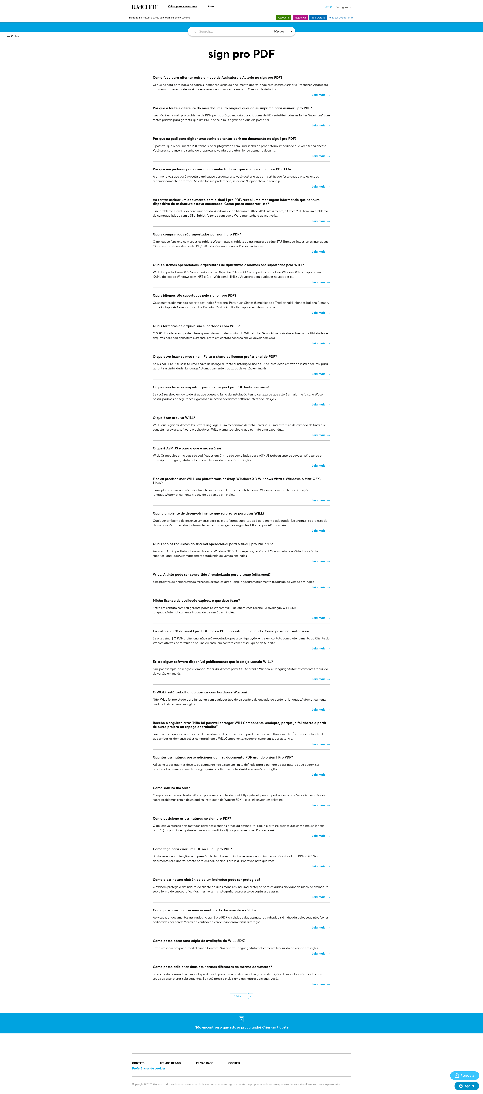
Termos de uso (170, 1063)
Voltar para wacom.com (182, 6)
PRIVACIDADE (204, 1063)
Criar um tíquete (275, 1027)
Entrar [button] (328, 6)
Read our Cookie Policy (340, 17)
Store (210, 6)
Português (342, 7)
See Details (318, 17)
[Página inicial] (145, 7)
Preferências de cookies (148, 1068)
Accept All (283, 17)
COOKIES (234, 1063)
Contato (138, 1063)
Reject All (300, 17)
